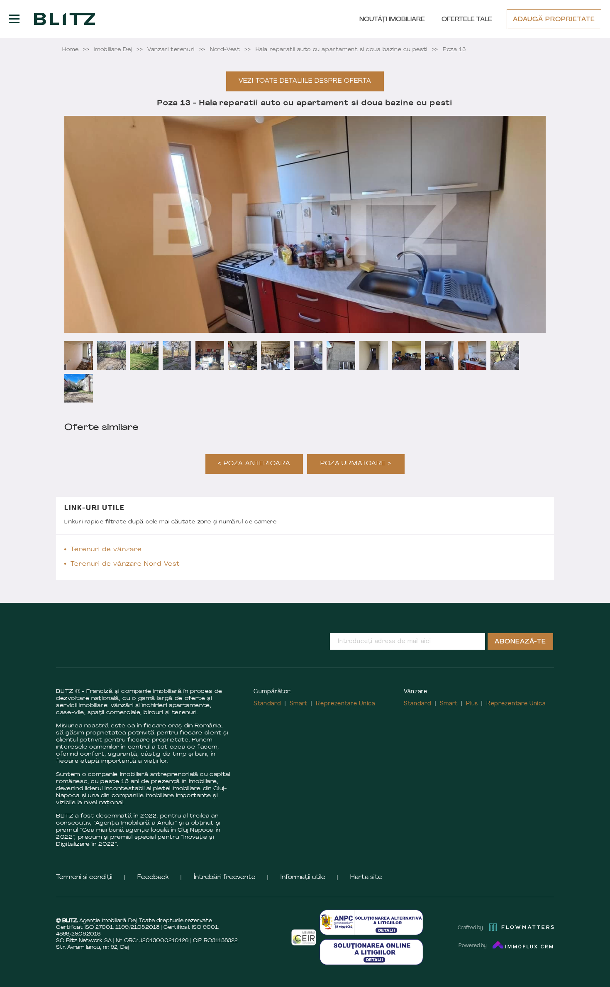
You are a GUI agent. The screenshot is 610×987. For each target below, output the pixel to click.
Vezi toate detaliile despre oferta (305, 81)
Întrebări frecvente (225, 877)
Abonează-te (520, 642)
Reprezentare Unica (345, 704)
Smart (299, 704)
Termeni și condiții (84, 877)
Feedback (153, 877)
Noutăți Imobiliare (392, 20)
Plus (472, 704)
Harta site (366, 877)
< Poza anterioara (254, 464)
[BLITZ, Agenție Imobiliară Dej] (64, 19)
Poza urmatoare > (356, 464)
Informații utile (303, 877)
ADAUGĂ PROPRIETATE (554, 20)
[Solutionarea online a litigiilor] (371, 952)
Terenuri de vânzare (106, 550)
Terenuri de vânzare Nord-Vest (125, 564)
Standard (267, 704)
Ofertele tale (467, 20)
